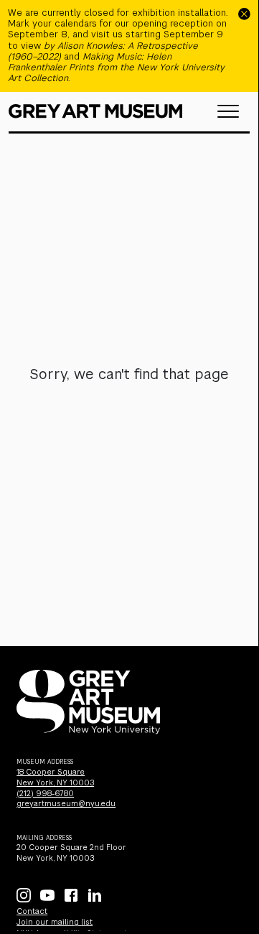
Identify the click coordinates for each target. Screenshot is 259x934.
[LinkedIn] (95, 895)
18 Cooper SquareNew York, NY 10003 (55, 777)
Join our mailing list (55, 922)
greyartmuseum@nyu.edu (66, 803)
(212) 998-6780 (45, 793)
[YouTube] (47, 895)
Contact (32, 911)
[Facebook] (71, 895)
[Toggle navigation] (228, 111)
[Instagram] (24, 895)
